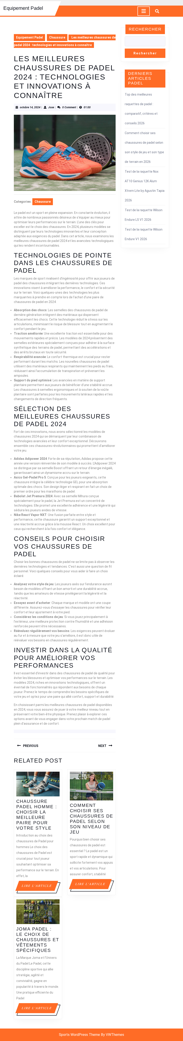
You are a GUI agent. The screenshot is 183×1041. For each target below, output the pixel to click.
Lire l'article (39, 887)
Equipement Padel (23, 8)
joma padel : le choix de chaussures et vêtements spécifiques (37, 939)
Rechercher (145, 29)
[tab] (143, 11)
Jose (51, 107)
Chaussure (57, 37)
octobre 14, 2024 (30, 107)
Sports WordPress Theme (79, 1035)
